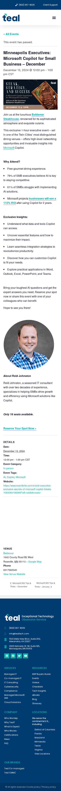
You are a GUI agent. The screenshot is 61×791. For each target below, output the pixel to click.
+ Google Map (34, 561)
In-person (8, 468)
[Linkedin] (6, 655)
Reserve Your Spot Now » (19, 428)
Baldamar (8, 553)
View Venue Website (14, 574)
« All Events (11, 34)
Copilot (10, 477)
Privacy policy (49, 786)
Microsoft (8, 148)
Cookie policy (33, 786)
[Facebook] (13, 655)
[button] (54, 17)
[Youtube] (25, 655)
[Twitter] (19, 655)
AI (4, 477)
